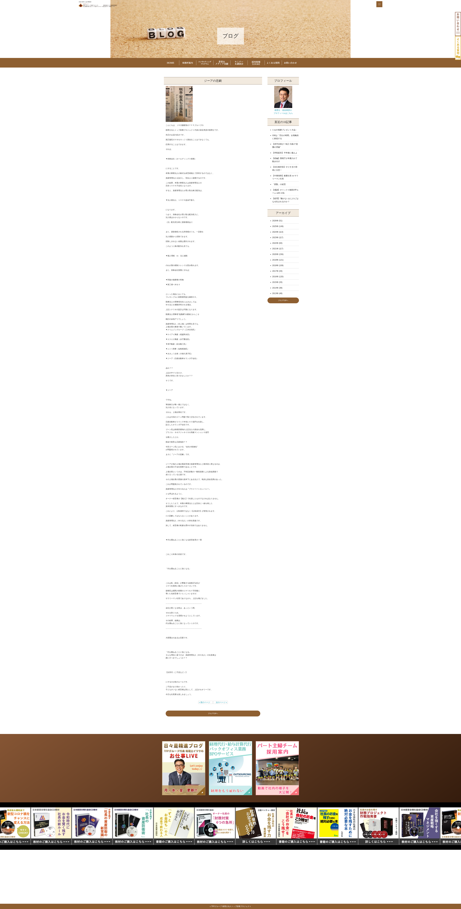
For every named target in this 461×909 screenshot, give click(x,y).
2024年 (275, 232)
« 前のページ (205, 702)
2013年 (275, 293)
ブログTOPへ (213, 713)
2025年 (275, 226)
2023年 (275, 237)
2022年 (275, 243)
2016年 (275, 277)
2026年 (275, 221)
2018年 (275, 265)
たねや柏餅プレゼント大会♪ (284, 130)
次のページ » (220, 702)
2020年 (275, 254)
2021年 (275, 249)
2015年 (275, 282)
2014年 (275, 288)
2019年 (275, 260)
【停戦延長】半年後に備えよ (284, 153)
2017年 (275, 271)
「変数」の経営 (279, 184)
